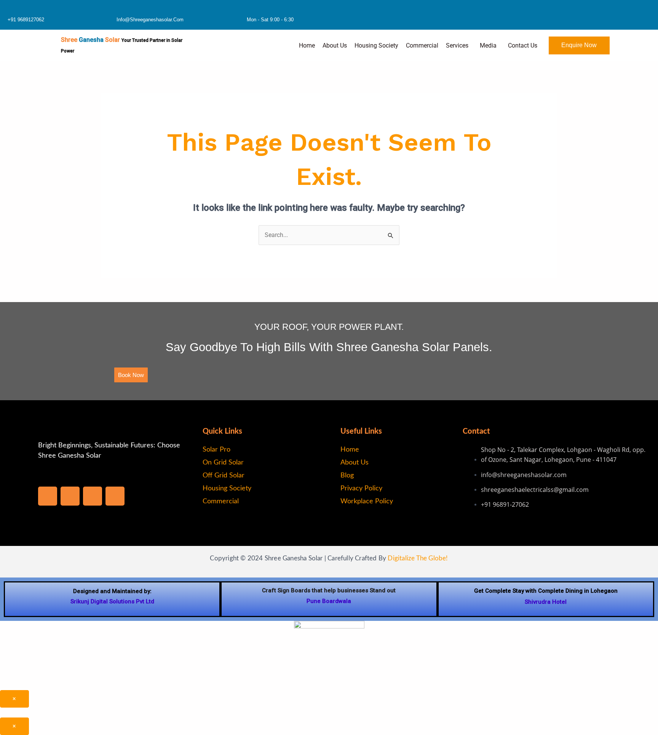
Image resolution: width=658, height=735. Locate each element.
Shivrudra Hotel (546, 601)
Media (488, 45)
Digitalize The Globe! (418, 558)
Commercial (422, 45)
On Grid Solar (223, 462)
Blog (347, 475)
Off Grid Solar (223, 475)
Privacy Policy (361, 488)
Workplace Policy (366, 501)
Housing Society (376, 45)
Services (457, 45)
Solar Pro (216, 449)
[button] (459, 45)
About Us (335, 45)
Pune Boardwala (329, 601)
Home (307, 45)
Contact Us (522, 45)
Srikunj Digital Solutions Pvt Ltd (112, 601)
